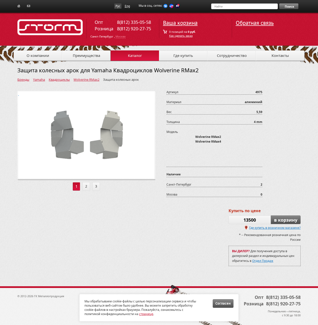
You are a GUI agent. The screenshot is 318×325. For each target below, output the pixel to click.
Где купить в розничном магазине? (275, 228)
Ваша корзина (180, 23)
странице (146, 314)
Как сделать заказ (181, 36)
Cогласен (223, 303)
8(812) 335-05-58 (134, 22)
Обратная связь (255, 23)
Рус (118, 6)
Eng (127, 6)
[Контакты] (28, 5)
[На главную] (18, 5)
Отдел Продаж (262, 261)
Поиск (289, 6)
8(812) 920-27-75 (134, 29)
